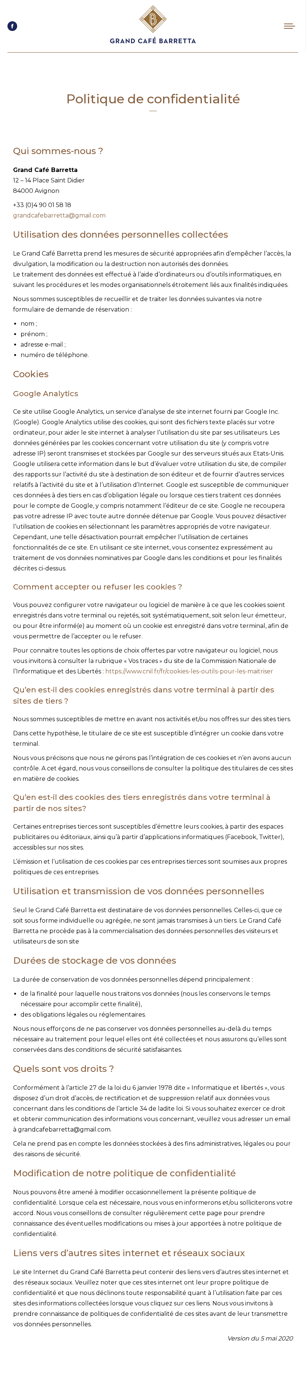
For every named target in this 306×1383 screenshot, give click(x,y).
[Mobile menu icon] (289, 26)
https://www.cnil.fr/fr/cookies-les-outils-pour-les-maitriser (189, 671)
